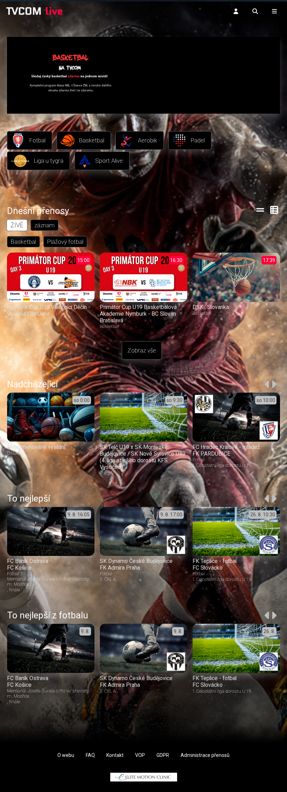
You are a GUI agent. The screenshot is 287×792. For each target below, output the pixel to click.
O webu (65, 755)
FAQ (90, 755)
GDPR (162, 755)
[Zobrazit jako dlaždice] (274, 209)
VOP (140, 755)
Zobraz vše (141, 350)
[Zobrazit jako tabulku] (260, 209)
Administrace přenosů (205, 755)
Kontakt (115, 755)
